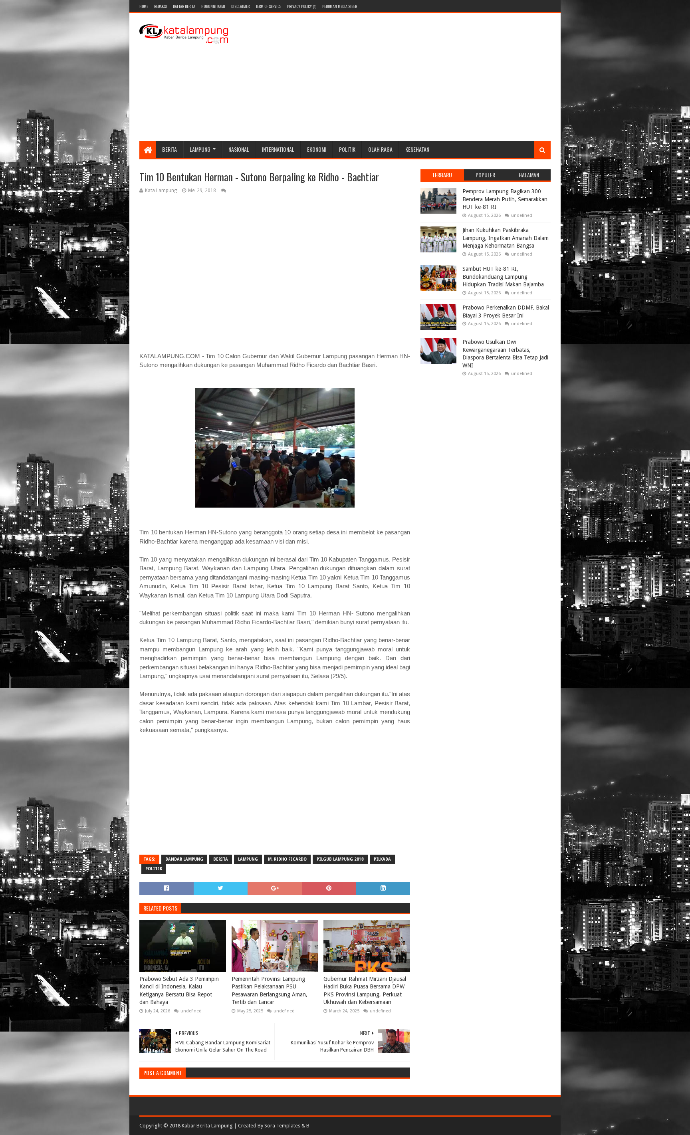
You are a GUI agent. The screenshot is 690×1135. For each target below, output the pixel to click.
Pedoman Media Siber (339, 6)
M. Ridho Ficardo (287, 859)
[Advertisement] (405, 77)
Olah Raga (380, 149)
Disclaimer (240, 6)
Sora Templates (282, 1126)
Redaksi (160, 6)
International (278, 149)
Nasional (238, 149)
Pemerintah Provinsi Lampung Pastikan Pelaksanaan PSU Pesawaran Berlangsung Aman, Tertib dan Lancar (269, 991)
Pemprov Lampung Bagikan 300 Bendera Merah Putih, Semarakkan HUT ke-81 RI (504, 199)
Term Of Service (268, 6)
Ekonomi (316, 149)
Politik (347, 149)
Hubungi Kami (213, 6)
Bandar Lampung (184, 859)
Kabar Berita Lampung (207, 1126)
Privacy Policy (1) (301, 6)
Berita (169, 149)
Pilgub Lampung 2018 (340, 859)
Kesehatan (417, 149)
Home (143, 6)
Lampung (200, 149)
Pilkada (382, 859)
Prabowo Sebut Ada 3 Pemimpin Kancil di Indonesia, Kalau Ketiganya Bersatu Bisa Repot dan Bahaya (179, 991)
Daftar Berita (184, 6)
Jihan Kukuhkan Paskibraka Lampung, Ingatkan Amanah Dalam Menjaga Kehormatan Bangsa (505, 238)
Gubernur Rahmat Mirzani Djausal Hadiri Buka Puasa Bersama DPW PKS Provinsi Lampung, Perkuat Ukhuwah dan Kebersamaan (364, 991)
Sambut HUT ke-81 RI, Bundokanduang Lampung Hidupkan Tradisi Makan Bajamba (503, 277)
